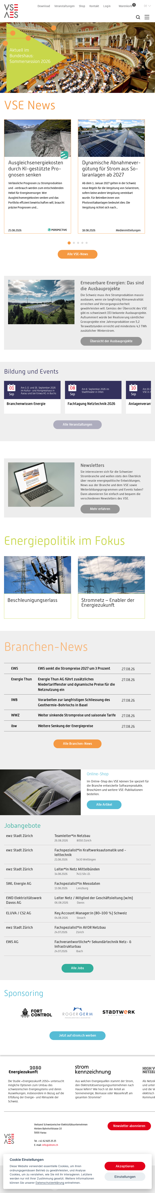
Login (107, 6)
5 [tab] (85, 88)
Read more (37, 176)
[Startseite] (11, 16)
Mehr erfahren (100, 509)
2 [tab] (73, 88)
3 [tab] (77, 88)
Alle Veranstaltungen (77, 424)
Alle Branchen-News (77, 744)
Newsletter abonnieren (129, 1126)
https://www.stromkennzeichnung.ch (104, 1081)
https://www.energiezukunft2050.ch (37, 1083)
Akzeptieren (125, 1166)
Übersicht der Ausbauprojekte (111, 341)
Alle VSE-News (77, 254)
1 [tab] (69, 88)
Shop (82, 6)
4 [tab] (82, 88)
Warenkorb (127, 6)
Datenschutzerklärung (50, 1182)
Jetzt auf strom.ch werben (77, 1035)
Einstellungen (125, 1177)
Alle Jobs (77, 968)
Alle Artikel (104, 804)
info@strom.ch (50, 1145)
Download (44, 6)
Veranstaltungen (64, 6)
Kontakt (94, 6)
